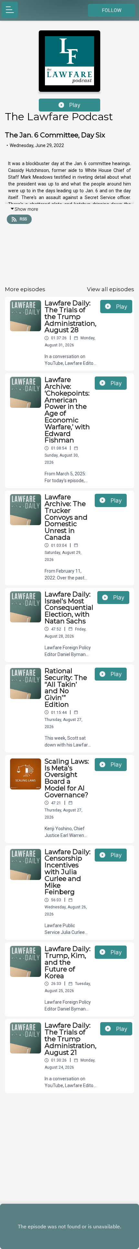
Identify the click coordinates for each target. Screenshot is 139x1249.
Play (74, 104)
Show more (26, 209)
